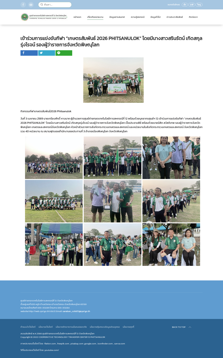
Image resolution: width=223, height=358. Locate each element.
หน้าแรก (77, 17)
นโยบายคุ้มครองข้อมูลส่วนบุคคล (105, 327)
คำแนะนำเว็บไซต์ (27, 327)
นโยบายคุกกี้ (128, 327)
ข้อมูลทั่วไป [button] (155, 17)
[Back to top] (190, 327)
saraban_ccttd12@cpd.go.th (76, 311)
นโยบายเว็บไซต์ (46, 327)
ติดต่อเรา (193, 17)
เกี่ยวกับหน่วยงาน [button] (95, 17)
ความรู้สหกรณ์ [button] (137, 17)
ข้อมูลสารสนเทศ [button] (117, 17)
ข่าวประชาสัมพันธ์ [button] (175, 17)
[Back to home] (44, 17)
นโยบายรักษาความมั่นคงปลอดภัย (71, 327)
